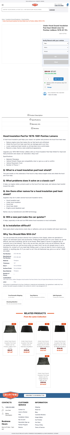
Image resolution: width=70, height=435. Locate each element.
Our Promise (38, 420)
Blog (36, 412)
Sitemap (56, 433)
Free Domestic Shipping (15, 295)
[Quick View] (14, 325)
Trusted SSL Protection (58, 297)
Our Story (37, 422)
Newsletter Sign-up (23, 422)
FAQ (19, 414)
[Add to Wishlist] (14, 329)
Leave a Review (22, 412)
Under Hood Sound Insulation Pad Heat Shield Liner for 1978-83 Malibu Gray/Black (43, 343)
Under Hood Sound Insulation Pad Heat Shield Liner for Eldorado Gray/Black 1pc (27, 344)
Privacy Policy (39, 425)
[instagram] (58, 402)
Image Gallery (39, 417)
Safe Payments (57, 295)
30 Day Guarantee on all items (37, 297)
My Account (21, 419)
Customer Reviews (40, 414)
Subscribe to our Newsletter (35, 395)
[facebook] (44, 98)
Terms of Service (40, 427)
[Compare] (14, 333)
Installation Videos (23, 417)
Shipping (37, 407)
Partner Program (23, 424)
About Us (37, 409)
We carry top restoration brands (13, 303)
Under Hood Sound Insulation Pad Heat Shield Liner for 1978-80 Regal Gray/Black (60, 343)
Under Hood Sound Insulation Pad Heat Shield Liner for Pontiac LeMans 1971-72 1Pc (10, 344)
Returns (20, 427)
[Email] (48, 98)
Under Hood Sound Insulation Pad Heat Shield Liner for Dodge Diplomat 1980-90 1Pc (43, 377)
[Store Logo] (10, 395)
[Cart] (67, 5)
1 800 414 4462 (52, 94)
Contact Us (21, 409)
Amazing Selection (11, 302)
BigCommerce (38, 433)
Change (49, 87)
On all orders (11, 297)
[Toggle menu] (13, 5)
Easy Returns (34, 295)
